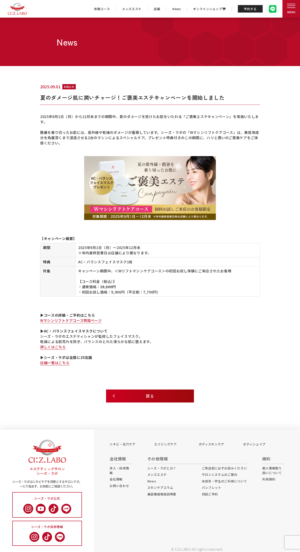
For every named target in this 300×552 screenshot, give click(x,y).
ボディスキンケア (211, 444)
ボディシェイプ (254, 444)
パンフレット (211, 487)
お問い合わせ (119, 486)
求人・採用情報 (119, 470)
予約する (250, 9)
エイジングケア (165, 444)
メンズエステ (131, 9)
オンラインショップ (207, 9)
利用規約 (268, 479)
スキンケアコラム (160, 487)
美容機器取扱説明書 (161, 494)
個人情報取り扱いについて (272, 470)
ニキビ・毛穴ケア (123, 444)
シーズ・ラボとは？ (161, 468)
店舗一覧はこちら (55, 362)
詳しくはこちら (53, 346)
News (176, 9)
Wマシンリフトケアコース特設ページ (71, 320)
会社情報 (116, 479)
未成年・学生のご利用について (224, 481)
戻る (150, 396)
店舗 (157, 9)
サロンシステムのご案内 (219, 474)
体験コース (102, 9)
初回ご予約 (210, 494)
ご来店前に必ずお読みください (224, 468)
